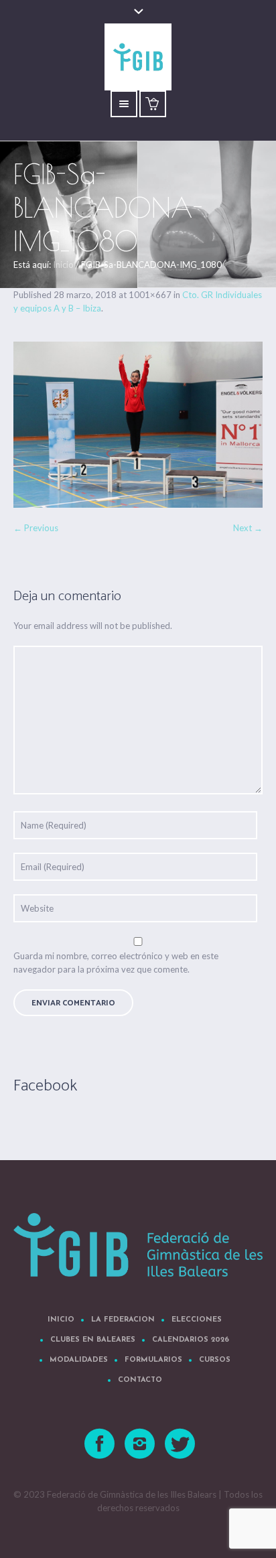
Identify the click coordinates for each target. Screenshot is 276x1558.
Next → (248, 527)
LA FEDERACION (123, 1320)
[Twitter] (181, 1444)
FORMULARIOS (153, 1360)
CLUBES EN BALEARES (92, 1340)
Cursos (214, 1360)
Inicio (63, 264)
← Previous (35, 527)
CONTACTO (140, 1380)
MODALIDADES (79, 1360)
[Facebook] (100, 1444)
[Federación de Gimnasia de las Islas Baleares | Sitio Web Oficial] (138, 1245)
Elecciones (196, 1320)
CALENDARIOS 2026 (190, 1340)
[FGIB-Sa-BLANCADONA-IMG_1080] (138, 425)
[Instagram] (140, 1444)
